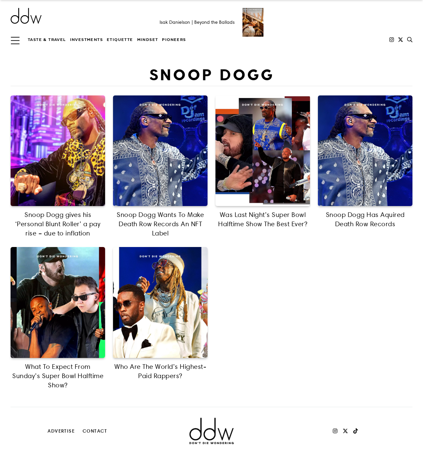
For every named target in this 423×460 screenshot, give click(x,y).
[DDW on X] (400, 39)
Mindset (147, 39)
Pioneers (174, 39)
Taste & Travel (47, 39)
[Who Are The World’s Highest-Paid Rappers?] (160, 302)
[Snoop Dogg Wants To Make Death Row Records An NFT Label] (160, 150)
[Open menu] (15, 39)
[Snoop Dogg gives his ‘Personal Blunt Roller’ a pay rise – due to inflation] (58, 150)
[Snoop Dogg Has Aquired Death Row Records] (365, 150)
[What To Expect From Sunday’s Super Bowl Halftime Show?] (58, 302)
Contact (95, 431)
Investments (86, 39)
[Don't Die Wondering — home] (74, 16)
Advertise (61, 431)
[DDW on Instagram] (391, 39)
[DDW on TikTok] (355, 431)
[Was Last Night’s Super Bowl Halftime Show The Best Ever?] (262, 150)
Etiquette (120, 39)
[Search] (409, 39)
